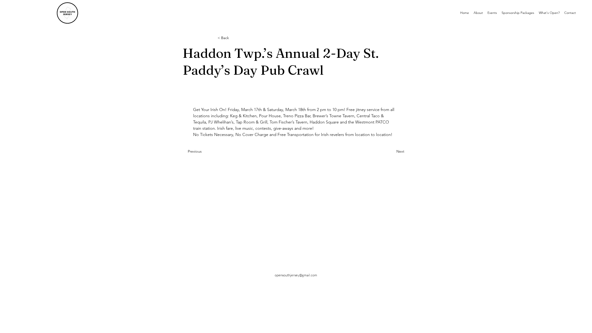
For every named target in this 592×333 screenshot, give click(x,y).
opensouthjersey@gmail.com (296, 275)
